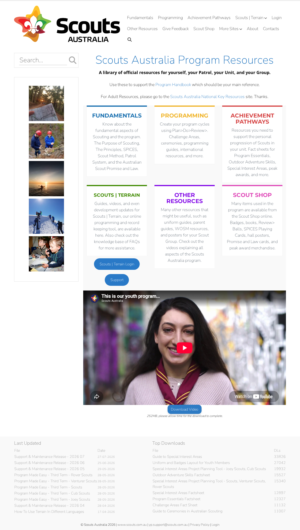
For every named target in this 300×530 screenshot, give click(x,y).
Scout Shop (203, 28)
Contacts (271, 28)
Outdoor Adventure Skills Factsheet (181, 475)
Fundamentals (140, 17)
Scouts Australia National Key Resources (207, 96)
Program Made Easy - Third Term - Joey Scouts (52, 499)
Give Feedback (175, 28)
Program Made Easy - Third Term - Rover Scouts (53, 475)
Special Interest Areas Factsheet (178, 492)
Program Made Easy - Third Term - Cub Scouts (52, 493)
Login (277, 17)
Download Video (184, 409)
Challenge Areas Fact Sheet (175, 505)
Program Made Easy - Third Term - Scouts (48, 487)
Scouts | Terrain (249, 17)
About (252, 28)
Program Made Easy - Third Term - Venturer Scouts (55, 481)
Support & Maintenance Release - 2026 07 (49, 456)
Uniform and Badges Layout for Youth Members (191, 462)
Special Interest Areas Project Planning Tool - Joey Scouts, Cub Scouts (209, 468)
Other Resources (142, 28)
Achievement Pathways (209, 17)
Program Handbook (173, 84)
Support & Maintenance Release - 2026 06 (49, 462)
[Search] (130, 39)
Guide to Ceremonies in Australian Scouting (187, 511)
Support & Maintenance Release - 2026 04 (49, 505)
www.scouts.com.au (132, 524)
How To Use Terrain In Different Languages (49, 511)
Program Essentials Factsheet (176, 499)
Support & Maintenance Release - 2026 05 (49, 468)
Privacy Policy (200, 524)
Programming (170, 17)
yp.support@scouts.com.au (168, 524)
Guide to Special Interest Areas (177, 456)
